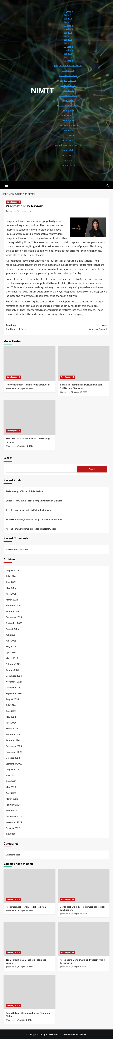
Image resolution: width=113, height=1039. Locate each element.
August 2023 (12, 769)
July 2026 (11, 576)
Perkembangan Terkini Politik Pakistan (28, 384)
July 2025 (11, 634)
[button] (6, 185)
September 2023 (14, 763)
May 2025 (11, 646)
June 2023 (11, 781)
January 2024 (13, 740)
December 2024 (14, 675)
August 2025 (12, 629)
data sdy (68, 160)
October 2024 (13, 687)
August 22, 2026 (26, 389)
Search (8, 458)
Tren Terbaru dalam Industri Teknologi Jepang (28, 510)
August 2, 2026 (25, 1020)
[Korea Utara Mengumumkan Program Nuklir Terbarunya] (84, 939)
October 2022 (13, 828)
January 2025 (13, 670)
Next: (98, 327)
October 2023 (13, 757)
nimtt (42, 90)
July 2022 (11, 834)
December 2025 (14, 617)
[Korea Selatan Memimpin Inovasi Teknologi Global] (29, 992)
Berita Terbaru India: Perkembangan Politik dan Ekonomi (34, 500)
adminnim (12, 211)
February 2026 (13, 605)
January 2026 (13, 611)
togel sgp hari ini (68, 80)
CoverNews (66, 1034)
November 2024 (14, 681)
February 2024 (13, 734)
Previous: (16, 327)
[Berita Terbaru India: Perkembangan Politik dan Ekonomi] (84, 363)
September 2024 (14, 693)
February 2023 (13, 804)
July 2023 (11, 775)
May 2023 (11, 787)
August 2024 (12, 699)
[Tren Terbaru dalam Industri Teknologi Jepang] (29, 417)
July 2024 (11, 705)
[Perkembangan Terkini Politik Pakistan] (29, 363)
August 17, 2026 (80, 392)
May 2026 (11, 588)
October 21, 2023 (26, 211)
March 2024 (12, 728)
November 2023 (14, 752)
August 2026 (12, 570)
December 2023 (14, 746)
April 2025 (11, 652)
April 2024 (11, 722)
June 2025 (11, 640)
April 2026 (11, 593)
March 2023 (12, 798)
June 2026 (11, 582)
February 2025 (13, 664)
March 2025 (12, 658)
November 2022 (14, 822)
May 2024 (11, 716)
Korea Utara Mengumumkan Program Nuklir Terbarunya (34, 519)
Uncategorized (13, 202)
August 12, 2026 (26, 446)
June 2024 (11, 711)
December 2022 (14, 816)
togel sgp (68, 11)
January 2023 (13, 810)
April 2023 (11, 793)
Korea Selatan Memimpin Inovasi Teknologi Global (31, 528)
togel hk (68, 14)
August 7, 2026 (80, 967)
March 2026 (12, 599)
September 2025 (14, 623)
